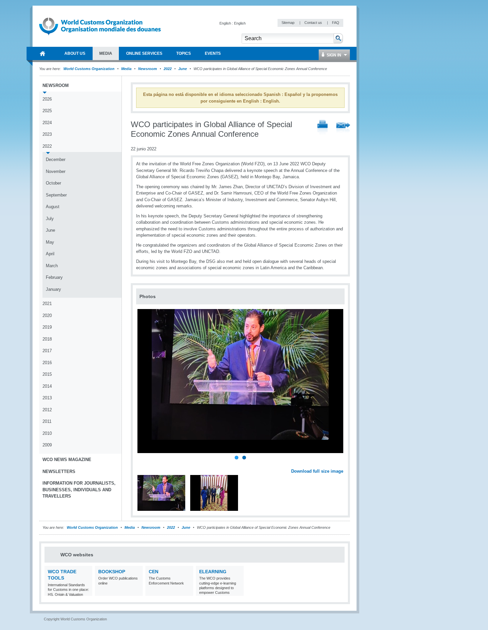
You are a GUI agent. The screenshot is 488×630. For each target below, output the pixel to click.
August (52, 206)
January (53, 289)
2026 (47, 99)
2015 (47, 374)
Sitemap (288, 23)
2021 (47, 303)
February (54, 277)
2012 (47, 409)
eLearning (212, 571)
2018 (47, 339)
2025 (47, 110)
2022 (168, 69)
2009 (47, 444)
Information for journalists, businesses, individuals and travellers (79, 490)
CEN (153, 571)
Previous (143, 464)
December (55, 159)
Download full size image (317, 471)
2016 (47, 362)
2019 (47, 327)
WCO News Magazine (66, 459)
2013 (47, 397)
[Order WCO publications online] (137, 591)
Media (126, 69)
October (53, 183)
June (182, 69)
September (56, 195)
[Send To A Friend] (343, 128)
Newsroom (147, 69)
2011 (46, 421)
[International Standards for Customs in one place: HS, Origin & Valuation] (86, 591)
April (50, 253)
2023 (47, 134)
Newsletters (58, 471)
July (50, 218)
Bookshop (111, 571)
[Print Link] (322, 128)
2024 (47, 122)
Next (342, 464)
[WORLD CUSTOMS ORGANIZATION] (42, 53)
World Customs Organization (89, 69)
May (50, 242)
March (52, 265)
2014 (47, 386)
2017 (47, 350)
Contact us (313, 23)
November (55, 171)
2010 (47, 433)
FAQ (335, 23)
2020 (47, 315)
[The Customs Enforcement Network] (187, 591)
